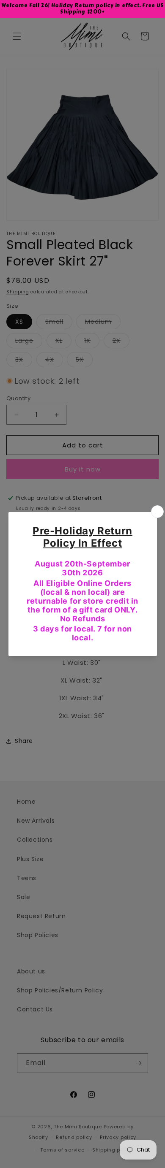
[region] (82, 9)
